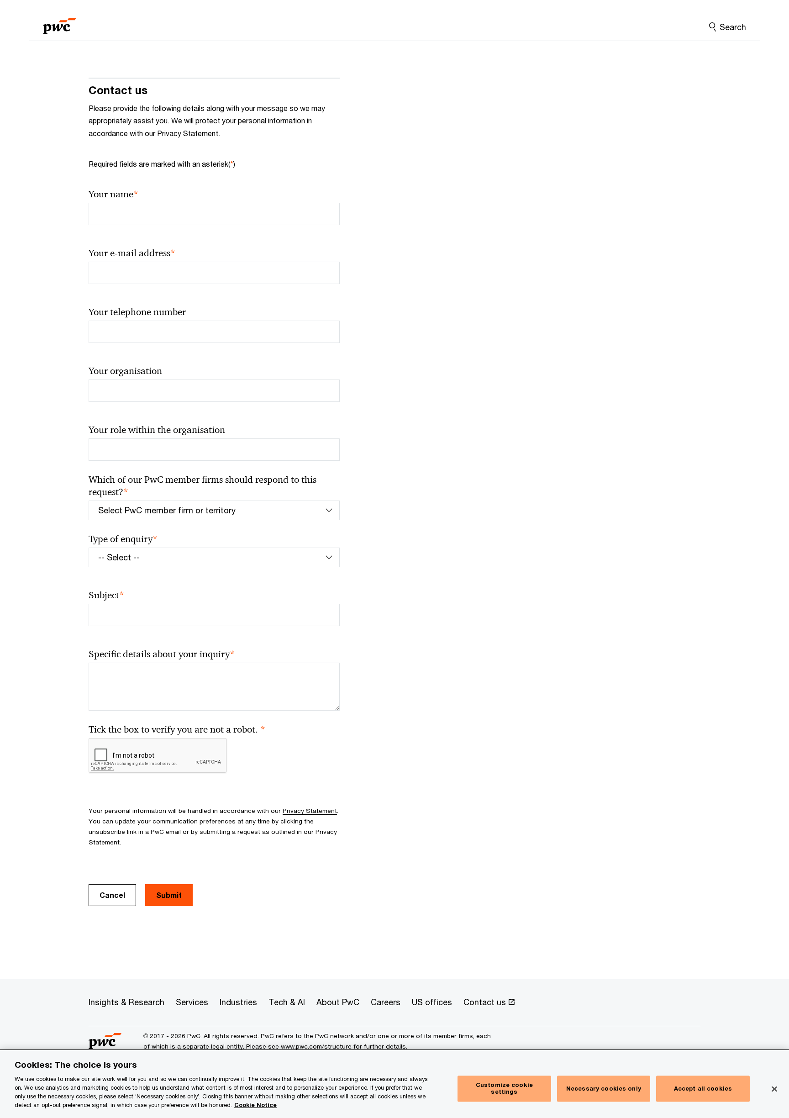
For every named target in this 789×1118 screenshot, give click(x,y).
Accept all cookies (703, 1088)
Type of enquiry (123, 539)
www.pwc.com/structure (316, 1046)
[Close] (774, 1089)
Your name (113, 194)
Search (733, 27)
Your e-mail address (132, 253)
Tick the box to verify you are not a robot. (177, 729)
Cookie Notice (255, 1105)
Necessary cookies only (603, 1088)
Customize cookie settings (504, 1088)
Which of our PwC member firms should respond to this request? (202, 486)
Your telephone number (137, 312)
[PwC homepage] (59, 23)
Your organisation (125, 371)
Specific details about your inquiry (162, 654)
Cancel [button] (112, 895)
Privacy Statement (310, 810)
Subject (106, 595)
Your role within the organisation (157, 430)
